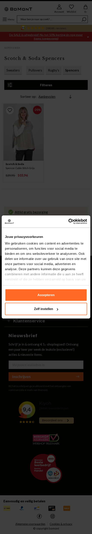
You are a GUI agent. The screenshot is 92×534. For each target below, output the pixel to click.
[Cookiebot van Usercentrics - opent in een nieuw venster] (68, 221)
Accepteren (46, 295)
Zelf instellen (43, 309)
